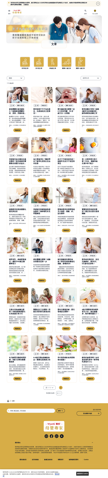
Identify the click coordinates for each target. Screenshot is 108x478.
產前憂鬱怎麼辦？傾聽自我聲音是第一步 (41, 260)
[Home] (17, 12)
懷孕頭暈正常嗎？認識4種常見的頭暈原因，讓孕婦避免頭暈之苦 (90, 111)
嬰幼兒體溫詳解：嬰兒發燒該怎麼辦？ (66, 310)
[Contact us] (56, 436)
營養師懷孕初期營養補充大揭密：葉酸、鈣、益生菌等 (66, 211)
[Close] (98, 3)
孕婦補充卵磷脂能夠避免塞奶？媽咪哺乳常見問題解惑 (41, 211)
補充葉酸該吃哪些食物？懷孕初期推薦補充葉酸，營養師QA (66, 261)
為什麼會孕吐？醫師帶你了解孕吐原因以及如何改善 (41, 161)
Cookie (86, 459)
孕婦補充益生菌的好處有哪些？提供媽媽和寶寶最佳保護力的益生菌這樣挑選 (17, 162)
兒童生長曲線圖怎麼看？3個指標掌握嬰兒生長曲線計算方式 (17, 311)
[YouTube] (62, 436)
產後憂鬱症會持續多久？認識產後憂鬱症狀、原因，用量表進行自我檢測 (17, 112)
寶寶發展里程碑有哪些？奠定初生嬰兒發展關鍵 (90, 211)
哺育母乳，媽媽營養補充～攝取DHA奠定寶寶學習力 (17, 261)
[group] (25, 63)
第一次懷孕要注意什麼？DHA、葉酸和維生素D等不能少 (90, 161)
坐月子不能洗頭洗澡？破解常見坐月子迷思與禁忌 (66, 161)
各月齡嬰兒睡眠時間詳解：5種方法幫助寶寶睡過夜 (17, 359)
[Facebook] (51, 436)
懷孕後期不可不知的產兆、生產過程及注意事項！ (41, 111)
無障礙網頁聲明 (73, 459)
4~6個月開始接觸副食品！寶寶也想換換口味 (41, 358)
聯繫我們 (60, 459)
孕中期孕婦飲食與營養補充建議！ (66, 358)
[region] (54, 473)
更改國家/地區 (87, 413)
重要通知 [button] (17, 443)
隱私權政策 (23, 459)
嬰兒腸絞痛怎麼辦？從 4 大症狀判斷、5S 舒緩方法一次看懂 (66, 111)
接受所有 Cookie (82, 473)
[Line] (46, 436)
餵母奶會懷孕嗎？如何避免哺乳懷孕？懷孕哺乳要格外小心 (90, 359)
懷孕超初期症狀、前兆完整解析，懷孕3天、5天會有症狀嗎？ (90, 261)
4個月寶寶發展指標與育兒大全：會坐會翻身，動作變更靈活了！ (90, 311)
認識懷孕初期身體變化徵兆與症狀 (17, 210)
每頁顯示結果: (50, 393)
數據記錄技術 (48, 459)
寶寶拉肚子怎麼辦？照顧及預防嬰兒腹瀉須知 (41, 310)
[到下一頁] (61, 387)
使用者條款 (35, 459)
